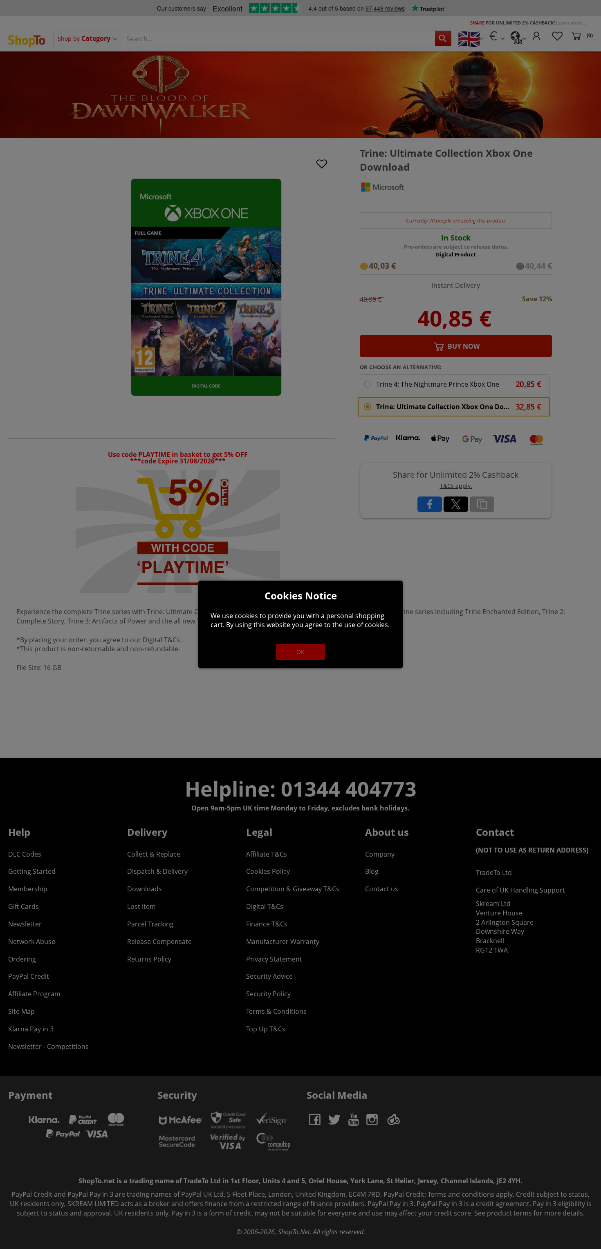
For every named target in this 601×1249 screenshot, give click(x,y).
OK (300, 652)
